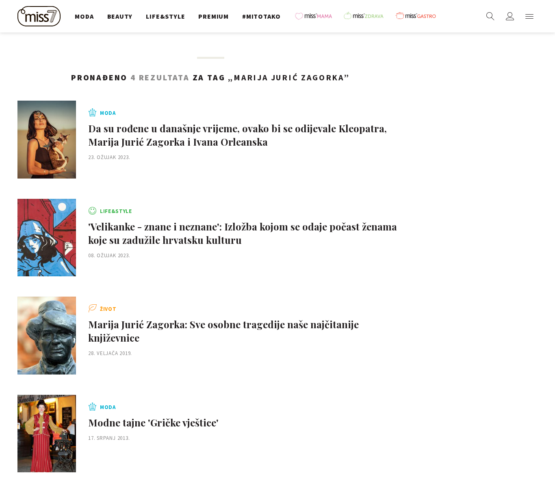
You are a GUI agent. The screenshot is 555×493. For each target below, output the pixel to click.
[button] (529, 16)
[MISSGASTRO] (418, 16)
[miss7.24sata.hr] (41, 16)
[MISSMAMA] (316, 16)
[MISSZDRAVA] (367, 16)
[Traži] (490, 16)
